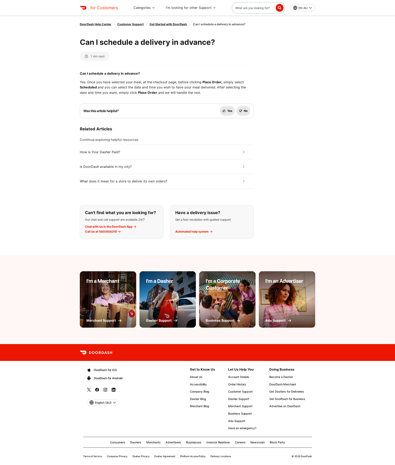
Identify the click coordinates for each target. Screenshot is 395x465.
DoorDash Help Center (95, 24)
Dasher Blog (198, 399)
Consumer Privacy (117, 456)
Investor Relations (218, 442)
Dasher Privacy (141, 456)
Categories (142, 8)
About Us (196, 377)
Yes (229, 110)
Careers (240, 442)
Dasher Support (238, 399)
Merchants (153, 442)
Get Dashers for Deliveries (286, 391)
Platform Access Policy (193, 456)
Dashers (135, 442)
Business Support (240, 413)
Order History (237, 384)
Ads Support (236, 421)
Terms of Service (92, 456)
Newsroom (257, 442)
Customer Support (130, 24)
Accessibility (198, 384)
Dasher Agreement (164, 456)
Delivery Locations (220, 456)
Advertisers (173, 442)
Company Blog (199, 391)
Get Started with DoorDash (168, 24)
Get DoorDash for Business (287, 399)
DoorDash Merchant (282, 384)
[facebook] (97, 391)
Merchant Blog (199, 406)
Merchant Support (240, 406)
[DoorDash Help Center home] (83, 8)
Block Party (277, 442)
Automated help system (192, 231)
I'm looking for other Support (188, 8)
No (246, 110)
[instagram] (105, 391)
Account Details (238, 377)
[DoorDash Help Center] (96, 352)
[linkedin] (113, 391)
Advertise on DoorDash (284, 406)
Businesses (193, 442)
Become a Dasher (281, 377)
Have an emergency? (242, 428)
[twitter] (88, 391)
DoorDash (306, 456)
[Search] (279, 8)
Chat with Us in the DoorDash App (108, 226)
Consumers (117, 442)
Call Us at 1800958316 (101, 231)
